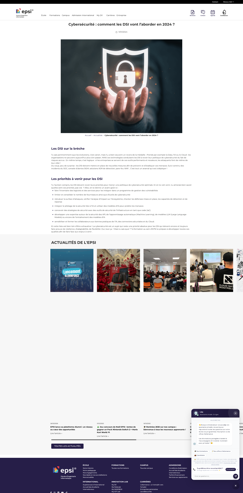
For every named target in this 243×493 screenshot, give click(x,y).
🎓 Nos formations (201, 451)
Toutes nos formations (120, 468)
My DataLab (116, 487)
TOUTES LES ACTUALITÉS (67, 446)
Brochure (192, 15)
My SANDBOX (117, 489)
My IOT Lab (116, 491)
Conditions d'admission (178, 468)
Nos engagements (90, 473)
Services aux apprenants (178, 477)
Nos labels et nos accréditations (95, 475)
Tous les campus (146, 468)
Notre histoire (88, 468)
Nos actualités (88, 477)
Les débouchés (146, 491)
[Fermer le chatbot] (236, 413)
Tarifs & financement (177, 475)
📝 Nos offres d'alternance (220, 451)
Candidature (224, 15)
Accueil (88, 135)
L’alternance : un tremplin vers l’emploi (151, 486)
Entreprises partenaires (149, 489)
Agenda (212, 15)
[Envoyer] (235, 476)
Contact (215, 2)
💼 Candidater (199, 455)
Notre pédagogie (89, 470)
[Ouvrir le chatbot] (235, 485)
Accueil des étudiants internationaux (177, 471)
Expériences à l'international (93, 485)
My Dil (114, 485)
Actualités (98, 135)
